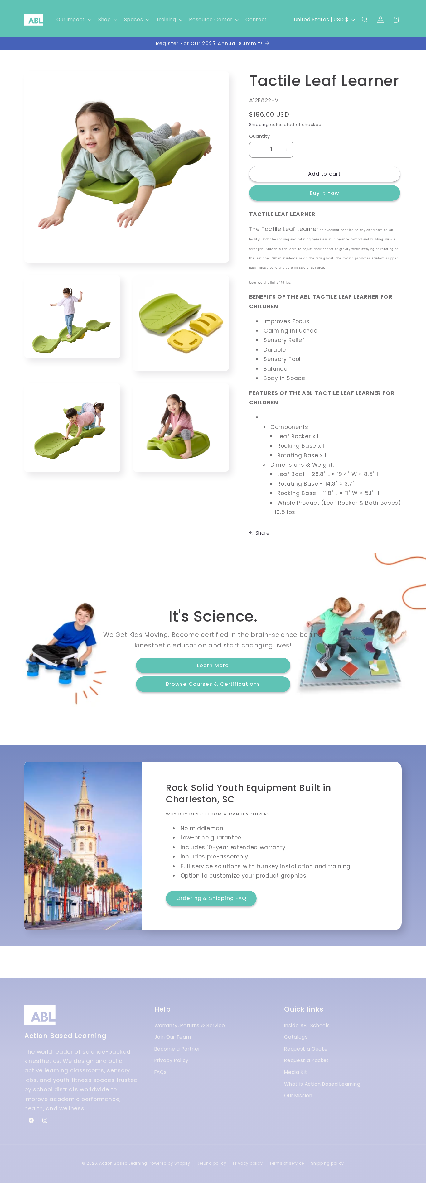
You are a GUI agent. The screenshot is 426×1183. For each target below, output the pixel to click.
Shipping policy (327, 1163)
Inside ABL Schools (307, 1025)
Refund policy (211, 1163)
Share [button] (262, 533)
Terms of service (286, 1163)
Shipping (259, 124)
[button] (73, 19)
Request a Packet (306, 1060)
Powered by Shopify (169, 1163)
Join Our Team (172, 1037)
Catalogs (295, 1037)
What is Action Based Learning (322, 1084)
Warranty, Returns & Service (189, 1025)
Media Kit (295, 1072)
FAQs (160, 1072)
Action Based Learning (123, 1163)
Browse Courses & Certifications (213, 684)
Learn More (213, 665)
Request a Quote (305, 1049)
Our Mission (298, 1096)
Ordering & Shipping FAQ (211, 898)
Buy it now (324, 193)
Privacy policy (248, 1163)
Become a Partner (177, 1049)
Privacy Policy (171, 1060)
